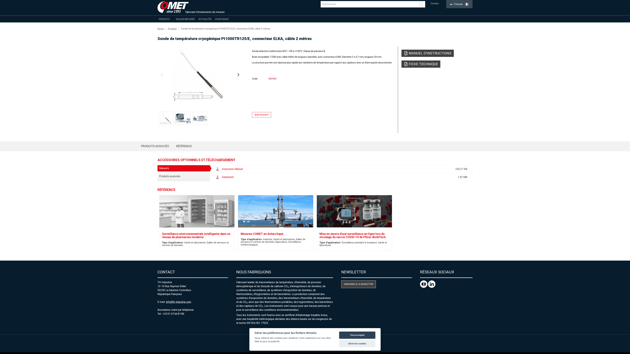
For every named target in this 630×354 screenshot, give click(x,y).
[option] (200, 75)
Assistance (222, 19)
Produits (164, 19)
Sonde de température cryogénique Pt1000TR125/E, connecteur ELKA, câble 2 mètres (225, 28)
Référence (184, 146)
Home (161, 28)
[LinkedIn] (431, 286)
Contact (434, 3)
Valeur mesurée (185, 19)
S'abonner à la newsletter (358, 284)
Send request (261, 115)
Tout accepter (357, 335)
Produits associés (155, 146)
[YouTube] (424, 286)
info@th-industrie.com (178, 302)
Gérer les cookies (357, 343)
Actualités (205, 19)
